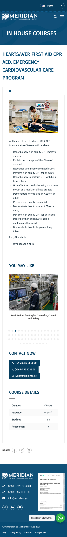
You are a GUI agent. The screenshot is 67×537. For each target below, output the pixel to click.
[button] (9, 331)
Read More (33, 292)
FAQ (4, 532)
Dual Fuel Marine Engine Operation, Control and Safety (33, 317)
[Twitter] (21, 450)
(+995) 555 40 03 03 (24, 369)
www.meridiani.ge (10, 527)
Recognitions (40, 532)
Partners (28, 532)
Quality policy (15, 532)
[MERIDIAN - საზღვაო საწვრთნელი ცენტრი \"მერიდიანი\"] (19, 16)
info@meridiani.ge (25, 376)
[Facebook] (14, 450)
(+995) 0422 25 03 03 (25, 363)
